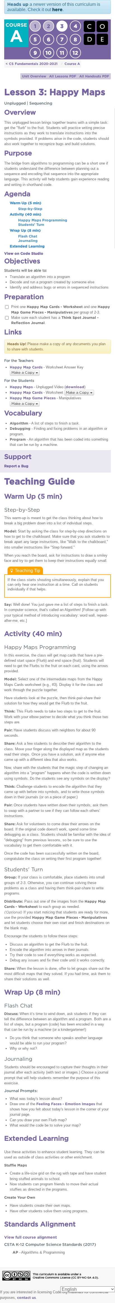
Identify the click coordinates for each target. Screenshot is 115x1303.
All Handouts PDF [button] (94, 76)
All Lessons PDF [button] (62, 76)
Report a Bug (16, 466)
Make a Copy (23, 372)
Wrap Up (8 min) (25, 230)
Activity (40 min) (25, 214)
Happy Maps (21, 387)
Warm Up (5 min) (25, 203)
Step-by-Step (30, 209)
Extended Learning (27, 246)
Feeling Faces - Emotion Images (65, 1104)
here (57, 9)
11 (62, 53)
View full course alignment (30, 1237)
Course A (72, 64)
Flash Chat (27, 236)
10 (48, 53)
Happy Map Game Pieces (33, 398)
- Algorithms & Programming (39, 1252)
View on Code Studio (23, 253)
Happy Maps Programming (42, 220)
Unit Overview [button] (34, 76)
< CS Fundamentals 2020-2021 (32, 64)
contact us (26, 1298)
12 (75, 53)
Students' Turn (31, 225)
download (75, 387)
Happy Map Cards (26, 367)
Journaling (28, 241)
